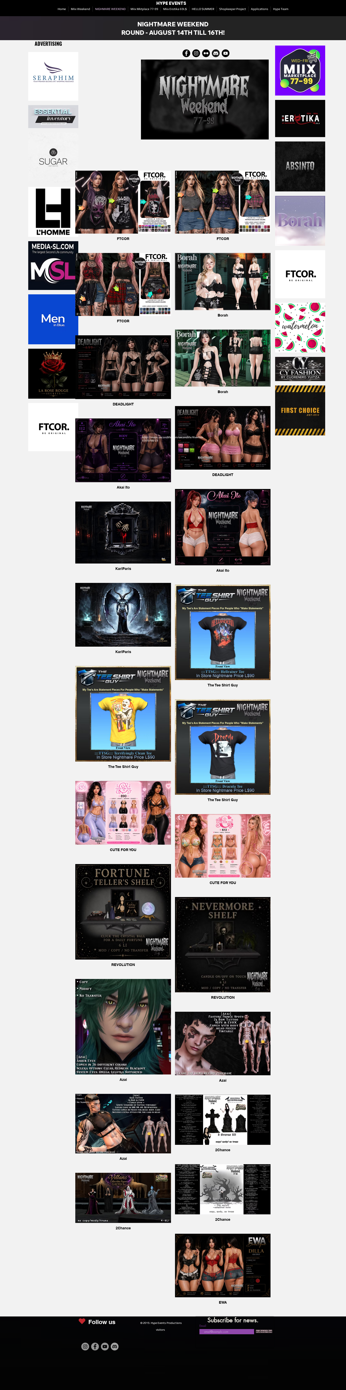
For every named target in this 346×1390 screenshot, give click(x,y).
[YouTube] (105, 1346)
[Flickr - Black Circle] (206, 53)
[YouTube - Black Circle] (225, 53)
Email (202, 1325)
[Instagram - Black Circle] (196, 53)
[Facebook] (186, 53)
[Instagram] (85, 1346)
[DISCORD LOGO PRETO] (216, 53)
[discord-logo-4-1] (115, 1346)
